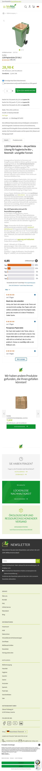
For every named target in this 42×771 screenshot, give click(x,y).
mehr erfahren (19, 499)
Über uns (4, 596)
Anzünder (5, 683)
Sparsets (4, 687)
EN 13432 (21, 195)
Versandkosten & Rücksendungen (12, 638)
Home (5, 13)
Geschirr (4, 676)
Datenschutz (6, 634)
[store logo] (11, 7)
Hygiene (4, 672)
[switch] (37, 768)
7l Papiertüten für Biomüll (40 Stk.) (17, 418)
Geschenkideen (6, 694)
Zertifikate (5, 641)
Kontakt (4, 600)
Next (38, 414)
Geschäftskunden (16, 1)
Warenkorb (5, 611)
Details (6, 140)
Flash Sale (5, 691)
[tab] (6, 140)
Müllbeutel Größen (7, 645)
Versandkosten (18, 70)
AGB (3, 630)
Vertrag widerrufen (7, 653)
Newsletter (5, 649)
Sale (3, 698)
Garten (4, 680)
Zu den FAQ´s (20, 474)
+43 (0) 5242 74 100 (12, 741)
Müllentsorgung (11, 13)
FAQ (3, 603)
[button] (38, 7)
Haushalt (5, 668)
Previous (4, 414)
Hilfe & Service (20, 472)
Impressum (5, 627)
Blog (3, 614)
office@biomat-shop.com (30, 741)
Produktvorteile (17, 140)
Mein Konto (29, 6)
